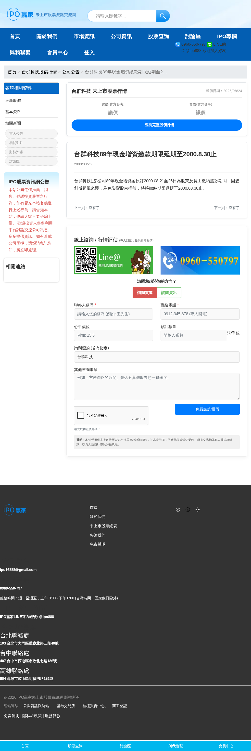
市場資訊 (84, 36)
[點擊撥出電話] (200, 260)
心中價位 (82, 327)
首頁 (15, 36)
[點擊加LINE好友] (113, 260)
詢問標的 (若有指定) (91, 348)
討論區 (193, 36)
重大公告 (16, 133)
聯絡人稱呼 (84, 305)
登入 (89, 52)
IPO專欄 (227, 36)
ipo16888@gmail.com (18, 569)
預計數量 (168, 327)
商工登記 (119, 706)
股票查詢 (158, 36)
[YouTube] (198, 509)
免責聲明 (97, 544)
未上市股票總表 (103, 526)
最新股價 (13, 100)
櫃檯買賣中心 (94, 706)
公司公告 (71, 71)
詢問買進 (145, 292)
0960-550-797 (11, 588)
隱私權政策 (32, 716)
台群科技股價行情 (39, 71)
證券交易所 (66, 706)
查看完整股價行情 (159, 124)
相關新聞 (13, 123)
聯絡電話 (168, 305)
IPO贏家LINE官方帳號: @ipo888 (27, 617)
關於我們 (97, 516)
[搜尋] (163, 16)
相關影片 (16, 143)
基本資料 (13, 112)
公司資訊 (121, 36)
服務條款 (53, 716)
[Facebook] (178, 509)
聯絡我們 (97, 535)
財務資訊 (16, 152)
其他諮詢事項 (86, 370)
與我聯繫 (20, 52)
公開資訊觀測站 (36, 706)
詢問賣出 (169, 292)
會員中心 (57, 52)
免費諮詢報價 (207, 409)
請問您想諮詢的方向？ (156, 281)
